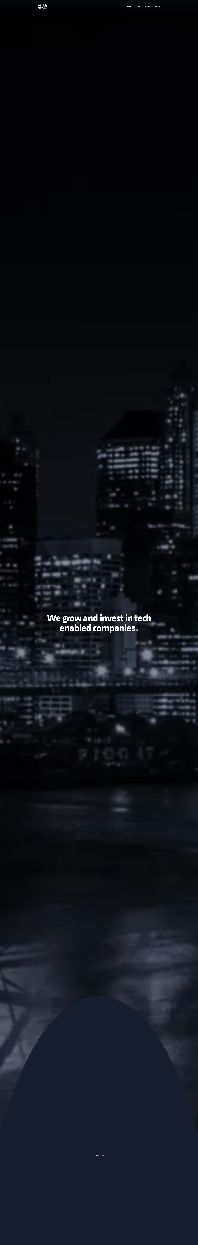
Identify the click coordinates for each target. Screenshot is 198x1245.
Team (138, 6)
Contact (157, 6)
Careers (147, 6)
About (129, 6)
